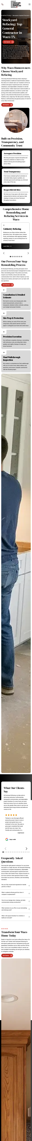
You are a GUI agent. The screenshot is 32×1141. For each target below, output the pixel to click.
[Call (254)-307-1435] (2, 4)
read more (21, 833)
